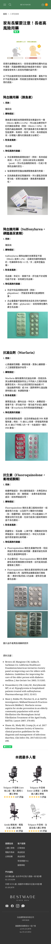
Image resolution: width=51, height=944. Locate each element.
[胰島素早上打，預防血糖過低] (25, 60)
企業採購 (9, 857)
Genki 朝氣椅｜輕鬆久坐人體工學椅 (13, 826)
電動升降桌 (9, 852)
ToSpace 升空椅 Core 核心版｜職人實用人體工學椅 (13, 790)
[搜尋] (10, 5)
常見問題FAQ (23, 861)
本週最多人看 (25, 757)
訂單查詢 (21, 848)
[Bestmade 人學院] (25, 5)
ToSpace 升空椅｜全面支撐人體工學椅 (37, 826)
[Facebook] (12, 906)
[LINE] (23, 906)
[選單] (4, 5)
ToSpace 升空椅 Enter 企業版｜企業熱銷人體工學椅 (37, 790)
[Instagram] (17, 906)
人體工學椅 (9, 848)
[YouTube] (7, 906)
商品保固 (21, 857)
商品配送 (21, 852)
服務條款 (21, 865)
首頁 (5, 14)
